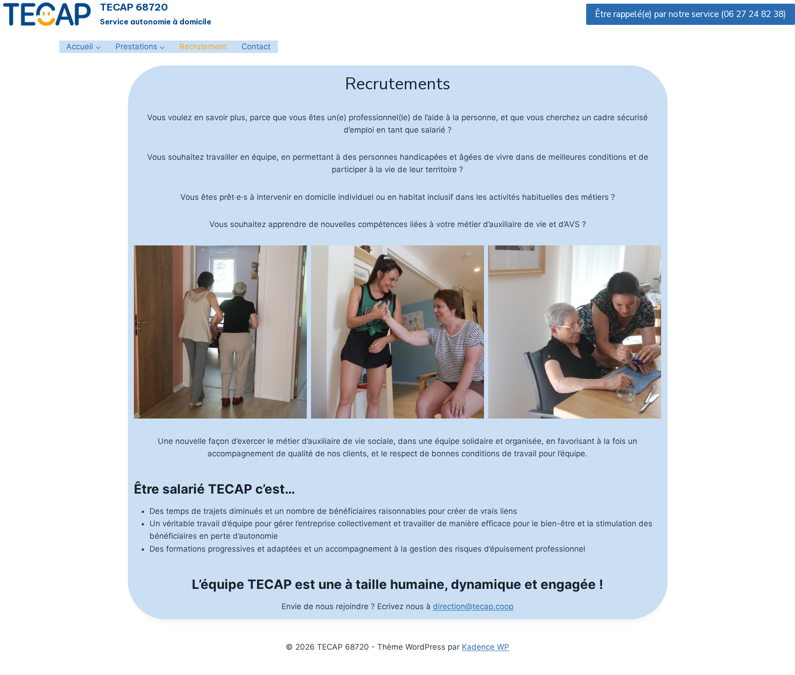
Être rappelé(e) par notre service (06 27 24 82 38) (690, 14)
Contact (256, 46)
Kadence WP (485, 647)
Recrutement (203, 46)
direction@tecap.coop (473, 606)
